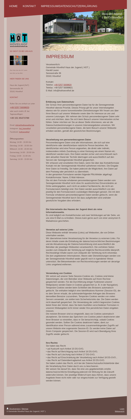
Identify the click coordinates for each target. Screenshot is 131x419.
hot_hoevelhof (25, 128)
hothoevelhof (24, 132)
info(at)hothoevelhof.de (24, 125)
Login (122, 409)
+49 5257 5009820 (63, 85)
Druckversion (15, 409)
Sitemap (25, 409)
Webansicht (119, 411)
